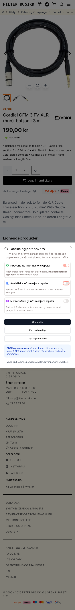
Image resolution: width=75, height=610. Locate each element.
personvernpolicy (59, 361)
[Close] (70, 246)
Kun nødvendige (37, 330)
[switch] (66, 265)
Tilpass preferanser (37, 338)
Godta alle (37, 321)
